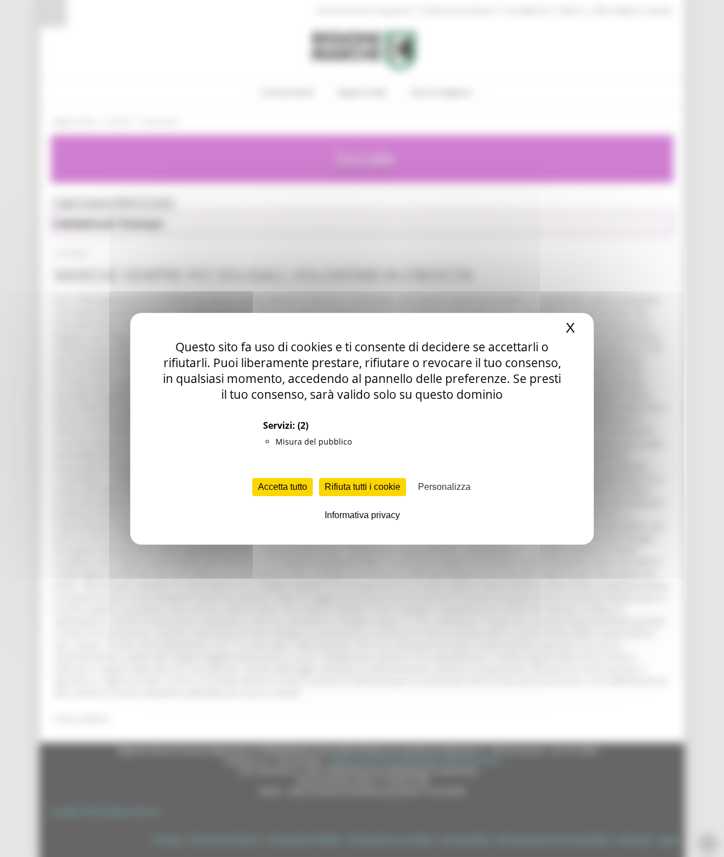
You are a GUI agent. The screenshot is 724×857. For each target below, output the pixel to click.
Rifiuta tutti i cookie (362, 487)
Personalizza (444, 487)
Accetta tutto (282, 487)
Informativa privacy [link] (362, 515)
